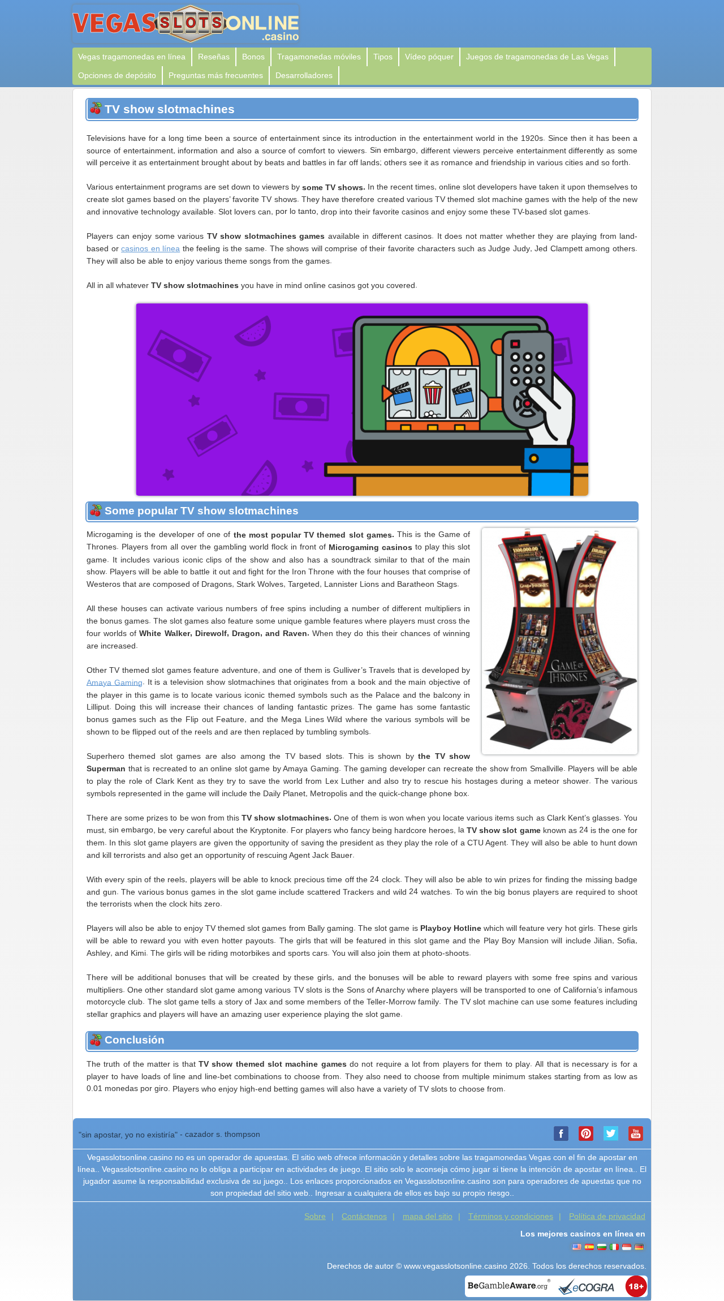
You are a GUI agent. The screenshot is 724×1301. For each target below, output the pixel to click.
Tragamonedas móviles (319, 56)
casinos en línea (150, 248)
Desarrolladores (304, 75)
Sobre (315, 1216)
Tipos (383, 56)
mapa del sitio (428, 1216)
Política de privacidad (607, 1216)
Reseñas (214, 56)
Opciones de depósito (117, 75)
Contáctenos (364, 1216)
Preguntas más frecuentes (216, 75)
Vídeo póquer (429, 56)
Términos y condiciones (510, 1216)
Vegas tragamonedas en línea (132, 56)
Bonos (253, 56)
